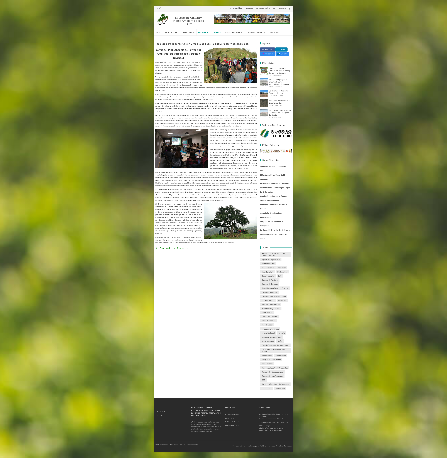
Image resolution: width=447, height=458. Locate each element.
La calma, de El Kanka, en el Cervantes (275, 230)
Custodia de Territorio (270, 284)
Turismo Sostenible (254, 32)
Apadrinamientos (268, 268)
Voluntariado (280, 388)
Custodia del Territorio (208, 32)
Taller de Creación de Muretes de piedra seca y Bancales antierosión (279, 70)
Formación (282, 300)
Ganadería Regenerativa (271, 308)
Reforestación (267, 355)
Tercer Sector (267, 388)
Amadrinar (187, 32)
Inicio (158, 32)
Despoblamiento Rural (270, 288)
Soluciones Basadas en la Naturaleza (275, 384)
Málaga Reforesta (279, 8)
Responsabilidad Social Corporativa (275, 368)
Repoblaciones (267, 364)
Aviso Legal (249, 8)
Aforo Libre (274, 159)
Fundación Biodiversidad (271, 304)
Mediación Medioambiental (271, 337)
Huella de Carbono (269, 321)
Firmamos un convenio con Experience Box (280, 101)
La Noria (281, 333)
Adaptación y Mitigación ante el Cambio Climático (273, 254)
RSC (263, 380)
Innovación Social (268, 333)
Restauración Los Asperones (272, 376)
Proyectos (274, 32)
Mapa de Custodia (232, 32)
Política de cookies (263, 8)
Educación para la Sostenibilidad (274, 296)
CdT (279, 276)
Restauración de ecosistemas (272, 372)
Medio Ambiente (268, 341)
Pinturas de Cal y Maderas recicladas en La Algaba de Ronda (280, 112)
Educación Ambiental (269, 292)
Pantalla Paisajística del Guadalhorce (275, 345)
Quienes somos (170, 32)
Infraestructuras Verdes (270, 329)
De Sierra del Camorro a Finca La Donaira (279, 92)
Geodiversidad (267, 312)
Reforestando (281, 355)
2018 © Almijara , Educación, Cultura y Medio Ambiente (176, 445)
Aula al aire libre (268, 272)
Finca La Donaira (268, 300)
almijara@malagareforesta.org (271, 428)
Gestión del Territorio (269, 316)
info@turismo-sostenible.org (270, 430)
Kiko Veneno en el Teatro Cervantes (274, 183)
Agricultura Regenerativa (271, 259)
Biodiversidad (282, 272)
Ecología (285, 288)
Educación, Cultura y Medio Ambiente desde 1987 (188, 21)
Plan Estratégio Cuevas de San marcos (273, 350)
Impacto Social (267, 325)
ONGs (280, 341)
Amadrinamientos (268, 264)
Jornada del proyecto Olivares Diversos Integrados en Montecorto (280, 81)
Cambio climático (268, 276)
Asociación (282, 268)
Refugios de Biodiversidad (271, 360)
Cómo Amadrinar (236, 8)
